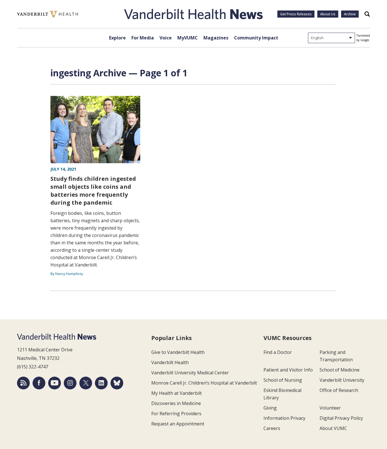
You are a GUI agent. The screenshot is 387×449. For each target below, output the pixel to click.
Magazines (215, 38)
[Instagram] (70, 383)
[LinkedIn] (101, 383)
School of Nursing (282, 380)
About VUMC (333, 428)
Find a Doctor (277, 352)
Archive (350, 14)
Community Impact (256, 38)
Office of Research (339, 390)
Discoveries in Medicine (176, 403)
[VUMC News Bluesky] (116, 383)
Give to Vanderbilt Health (178, 352)
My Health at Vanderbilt (176, 393)
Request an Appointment (177, 424)
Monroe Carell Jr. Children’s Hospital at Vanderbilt (204, 383)
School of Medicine (340, 370)
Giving (270, 408)
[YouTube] (54, 383)
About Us (327, 14)
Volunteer (330, 408)
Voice (166, 38)
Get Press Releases (296, 14)
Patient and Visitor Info (288, 370)
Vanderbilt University (342, 380)
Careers (271, 428)
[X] (85, 383)
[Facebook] (39, 383)
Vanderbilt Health (170, 362)
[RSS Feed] (23, 383)
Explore (117, 38)
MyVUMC (187, 38)
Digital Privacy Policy (341, 418)
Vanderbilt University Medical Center (190, 373)
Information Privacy (284, 418)
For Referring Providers (176, 413)
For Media (142, 38)
